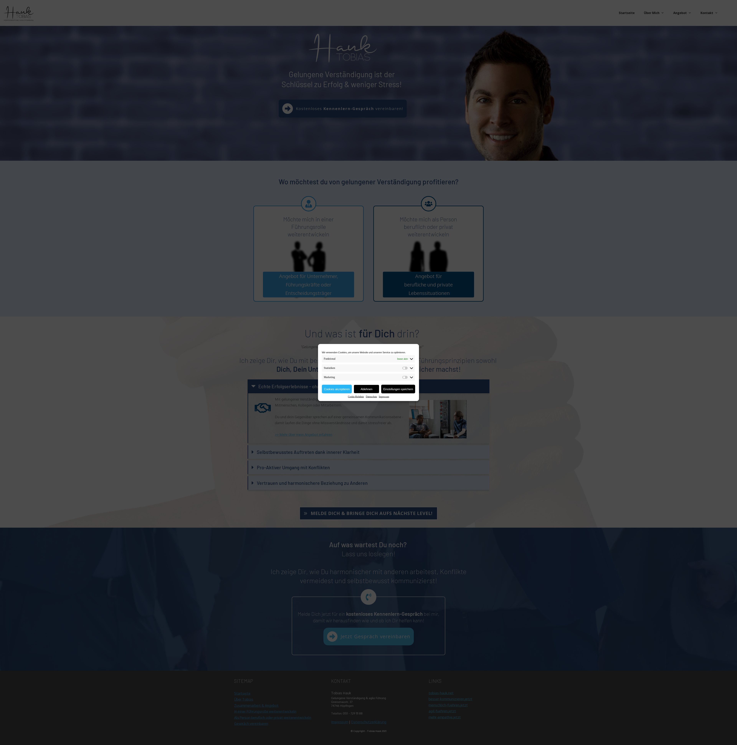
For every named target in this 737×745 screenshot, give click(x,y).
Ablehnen (366, 389)
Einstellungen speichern (398, 389)
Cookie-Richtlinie (356, 396)
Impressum (384, 396)
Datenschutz (371, 396)
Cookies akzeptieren (337, 389)
